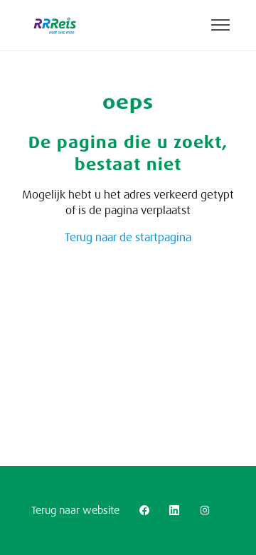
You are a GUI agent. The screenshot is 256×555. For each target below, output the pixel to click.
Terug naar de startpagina (128, 238)
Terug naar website (75, 510)
